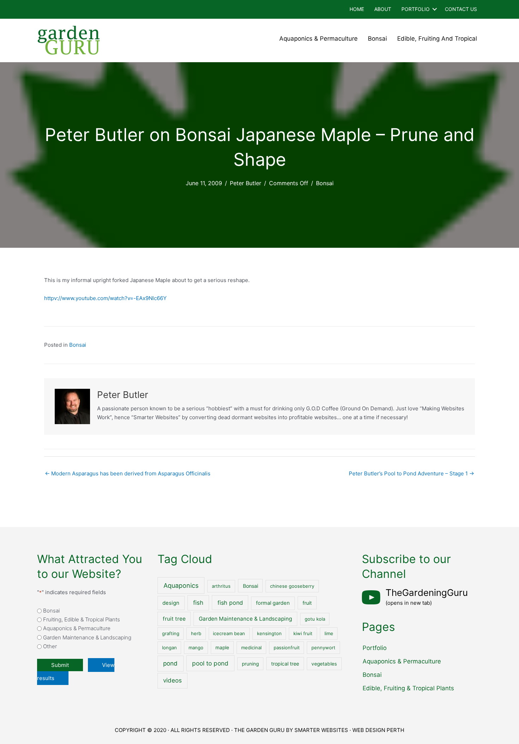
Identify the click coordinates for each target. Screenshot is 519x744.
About (382, 9)
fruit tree (174, 618)
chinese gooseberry (292, 586)
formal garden (273, 603)
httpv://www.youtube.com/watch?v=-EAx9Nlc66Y (105, 298)
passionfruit (287, 647)
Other (50, 646)
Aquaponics (180, 585)
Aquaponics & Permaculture (318, 38)
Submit (60, 665)
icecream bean (229, 633)
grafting (170, 633)
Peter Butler (245, 183)
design (170, 603)
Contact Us (461, 9)
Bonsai (377, 38)
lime (328, 633)
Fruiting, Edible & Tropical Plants (81, 619)
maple (222, 647)
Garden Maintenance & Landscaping (87, 637)
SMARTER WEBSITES (321, 730)
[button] (435, 9)
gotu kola (315, 619)
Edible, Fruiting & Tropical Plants (408, 688)
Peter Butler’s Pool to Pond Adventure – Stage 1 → (411, 473)
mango (196, 647)
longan (169, 647)
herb (196, 633)
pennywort (323, 647)
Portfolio (415, 9)
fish (198, 602)
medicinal (251, 647)
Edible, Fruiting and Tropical (437, 38)
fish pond (230, 602)
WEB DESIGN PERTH (378, 730)
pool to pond (210, 663)
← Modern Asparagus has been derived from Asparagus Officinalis (127, 473)
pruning (250, 664)
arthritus (221, 586)
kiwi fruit (302, 633)
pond (170, 663)
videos (172, 680)
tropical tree (285, 664)
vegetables (324, 664)
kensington (269, 633)
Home (357, 9)
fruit (307, 603)
